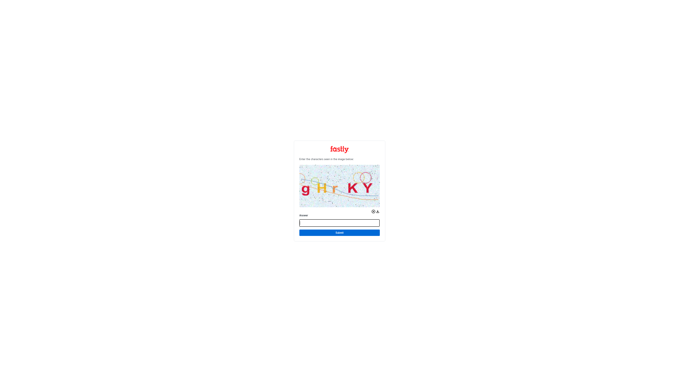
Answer (303, 215)
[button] (373, 211)
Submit (340, 232)
